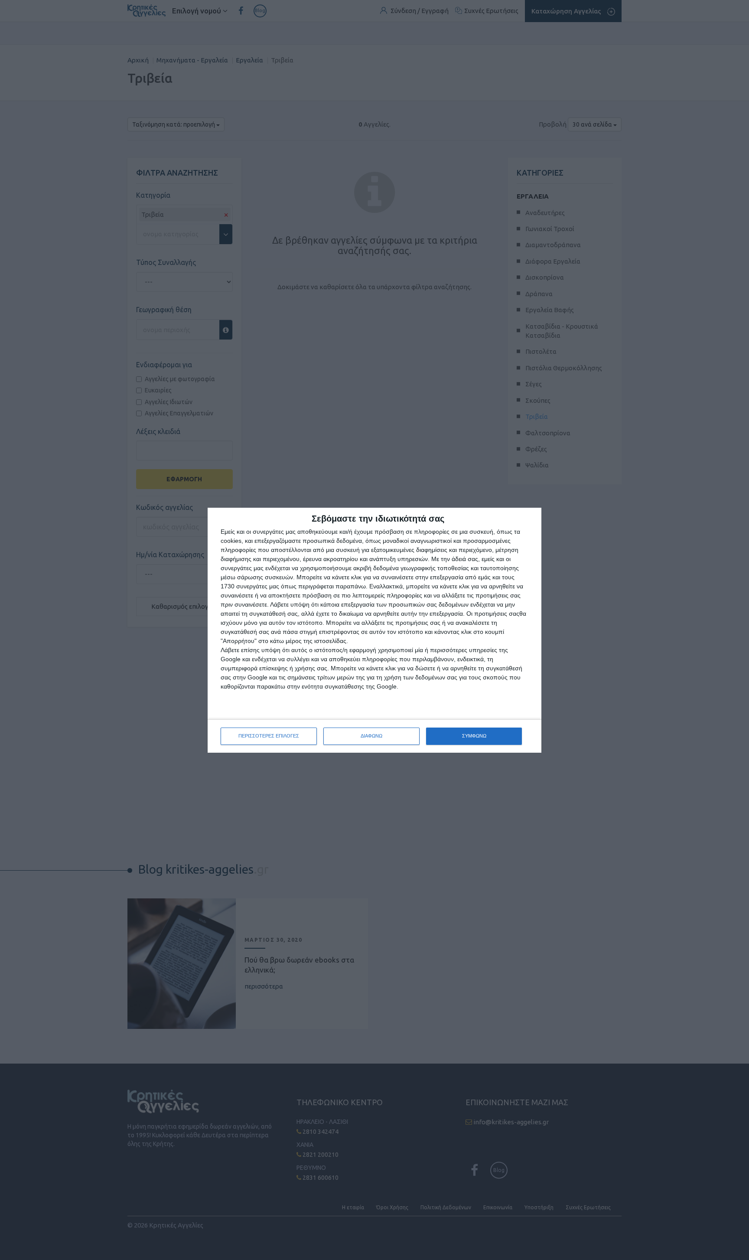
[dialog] (374, 630)
